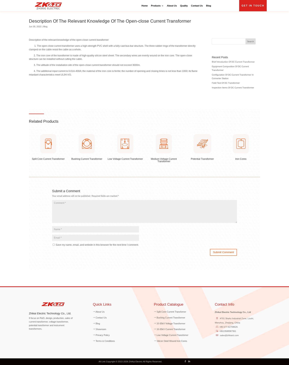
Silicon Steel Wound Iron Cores (172, 341)
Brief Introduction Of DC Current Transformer (233, 62)
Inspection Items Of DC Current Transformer (233, 87)
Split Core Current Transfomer (171, 311)
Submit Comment (223, 252)
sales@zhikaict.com (229, 335)
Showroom (101, 329)
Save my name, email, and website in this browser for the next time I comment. (97, 245)
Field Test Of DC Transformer (226, 83)
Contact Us (197, 5)
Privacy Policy (103, 335)
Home (144, 5)
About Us (172, 5)
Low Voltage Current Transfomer (172, 335)
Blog (208, 5)
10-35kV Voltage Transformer (171, 323)
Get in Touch (253, 5)
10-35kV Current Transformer (171, 329)
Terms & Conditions (105, 341)
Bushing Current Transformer (171, 317)
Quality (184, 5)
